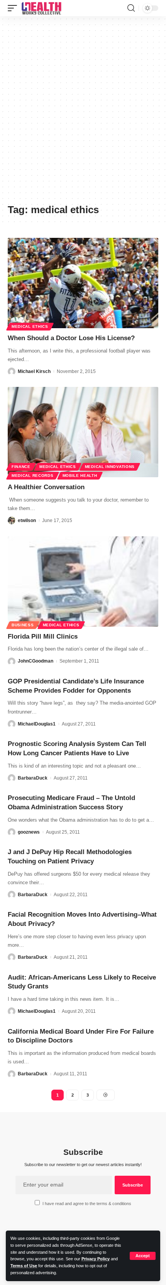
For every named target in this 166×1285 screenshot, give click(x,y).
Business (23, 625)
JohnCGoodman (35, 661)
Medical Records (33, 475)
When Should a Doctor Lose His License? (71, 338)
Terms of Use (23, 1265)
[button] (143, 1256)
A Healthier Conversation (46, 487)
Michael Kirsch (34, 371)
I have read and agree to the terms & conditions (86, 1203)
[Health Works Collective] (41, 8)
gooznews (29, 832)
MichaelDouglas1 (37, 724)
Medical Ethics (30, 326)
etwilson (27, 520)
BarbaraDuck (32, 778)
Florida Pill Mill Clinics (43, 636)
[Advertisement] (83, 113)
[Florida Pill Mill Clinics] (83, 581)
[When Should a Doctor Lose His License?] (83, 283)
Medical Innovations (110, 466)
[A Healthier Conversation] (83, 432)
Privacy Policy (95, 1258)
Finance (21, 466)
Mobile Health (80, 475)
